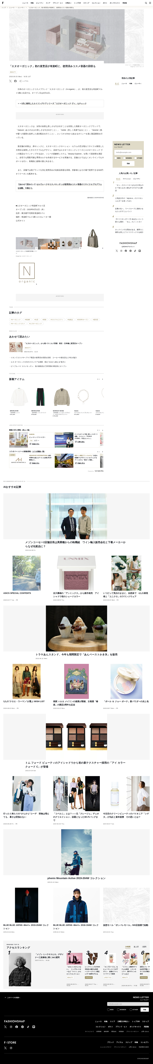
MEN (118, 158)
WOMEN (129, 158)
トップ (4, 7)
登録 (128, 163)
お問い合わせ (145, 1031)
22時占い (68, 3)
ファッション (127, 179)
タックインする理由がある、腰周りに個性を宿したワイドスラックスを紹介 (129, 231)
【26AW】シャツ (15, 412)
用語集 (125, 3)
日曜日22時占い (123, 1021)
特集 (32, 3)
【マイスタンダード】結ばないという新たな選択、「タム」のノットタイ (129, 220)
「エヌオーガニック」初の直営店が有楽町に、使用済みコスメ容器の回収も (51, 7)
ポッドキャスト (115, 3)
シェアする (25, 81)
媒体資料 (106, 1031)
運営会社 (113, 1031)
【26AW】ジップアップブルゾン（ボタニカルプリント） (61, 413)
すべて (117, 83)
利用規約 (121, 1031)
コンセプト (145, 1042)
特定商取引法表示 (144, 1047)
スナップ (86, 3)
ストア (48, 3)
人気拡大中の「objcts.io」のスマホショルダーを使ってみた (129, 199)
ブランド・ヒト (58, 3)
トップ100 (77, 3)
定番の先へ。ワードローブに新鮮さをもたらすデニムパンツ (129, 210)
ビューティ (39, 3)
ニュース (25, 3)
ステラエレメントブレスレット (83, 412)
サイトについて (89, 1031)
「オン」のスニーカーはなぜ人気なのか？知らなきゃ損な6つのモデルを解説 (129, 187)
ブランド (110, 1042)
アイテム (119, 1042)
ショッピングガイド (105, 1047)
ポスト (105, 3)
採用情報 (98, 1031)
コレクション (96, 3)
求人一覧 (25, 430)
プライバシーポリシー (132, 1031)
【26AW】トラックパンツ (38, 412)
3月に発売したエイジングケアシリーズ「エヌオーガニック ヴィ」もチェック (54, 103)
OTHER (139, 158)
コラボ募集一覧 (38, 451)
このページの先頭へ (13, 997)
